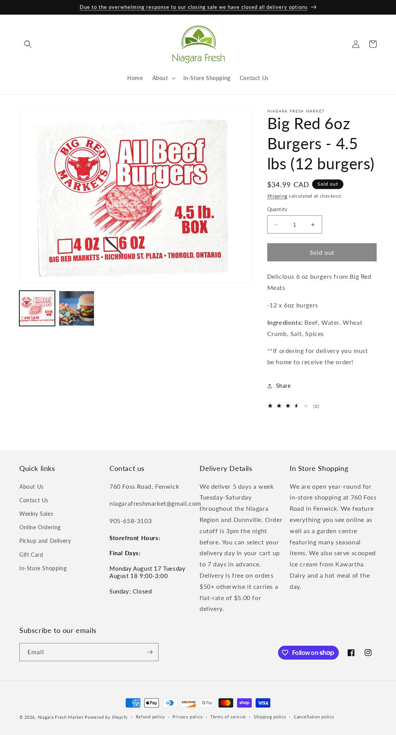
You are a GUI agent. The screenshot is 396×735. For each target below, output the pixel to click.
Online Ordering (40, 527)
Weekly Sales (36, 513)
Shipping (277, 196)
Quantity (277, 209)
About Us (31, 486)
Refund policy (150, 716)
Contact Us (33, 500)
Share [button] (283, 385)
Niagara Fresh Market (61, 717)
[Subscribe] (149, 652)
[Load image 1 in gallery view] (37, 308)
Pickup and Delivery (45, 540)
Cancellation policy (314, 716)
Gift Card (31, 554)
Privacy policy (187, 716)
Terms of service (228, 716)
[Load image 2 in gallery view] (76, 308)
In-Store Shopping (43, 568)
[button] (27, 44)
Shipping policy (270, 716)
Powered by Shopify (106, 717)
